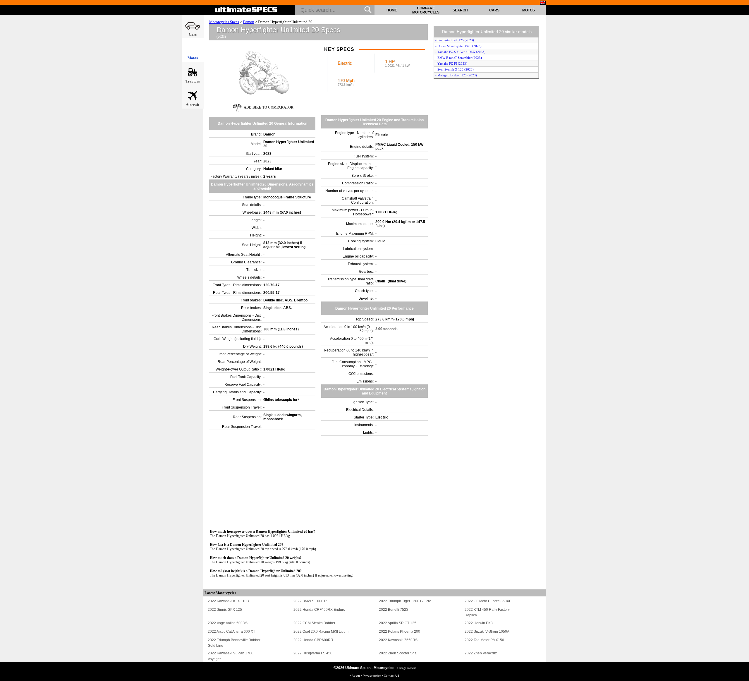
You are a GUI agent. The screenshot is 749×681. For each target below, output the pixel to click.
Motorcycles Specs (224, 22)
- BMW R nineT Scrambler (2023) (458, 57)
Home (391, 10)
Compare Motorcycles (425, 10)
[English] (543, 3)
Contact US (391, 675)
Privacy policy (372, 675)
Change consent (406, 668)
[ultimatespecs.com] (246, 10)
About (356, 675)
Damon (248, 22)
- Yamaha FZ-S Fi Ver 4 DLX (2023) (460, 52)
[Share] (742, 177)
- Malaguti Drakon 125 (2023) (456, 75)
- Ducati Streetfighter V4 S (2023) (458, 46)
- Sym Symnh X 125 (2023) (454, 69)
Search (460, 10)
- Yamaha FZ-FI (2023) (451, 63)
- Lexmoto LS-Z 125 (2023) (454, 40)
